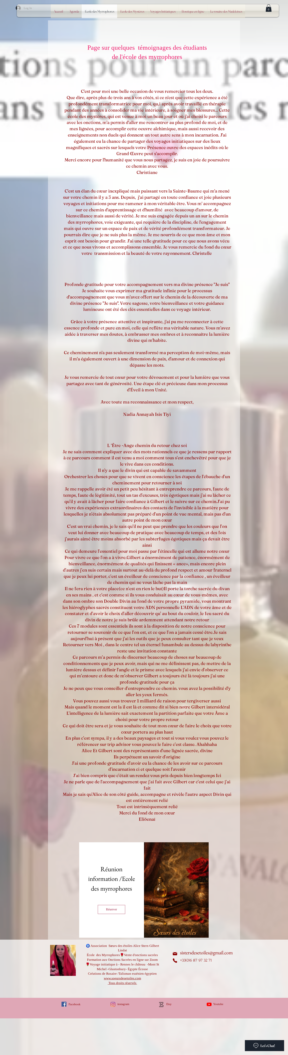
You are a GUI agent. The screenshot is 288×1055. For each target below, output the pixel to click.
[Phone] (175, 960)
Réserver (111, 909)
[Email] (175, 953)
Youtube (218, 1004)
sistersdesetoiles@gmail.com (206, 952)
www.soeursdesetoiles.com (122, 978)
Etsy (169, 1004)
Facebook (75, 1004)
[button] (268, 8)
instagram (123, 1004)
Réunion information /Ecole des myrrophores (112, 879)
